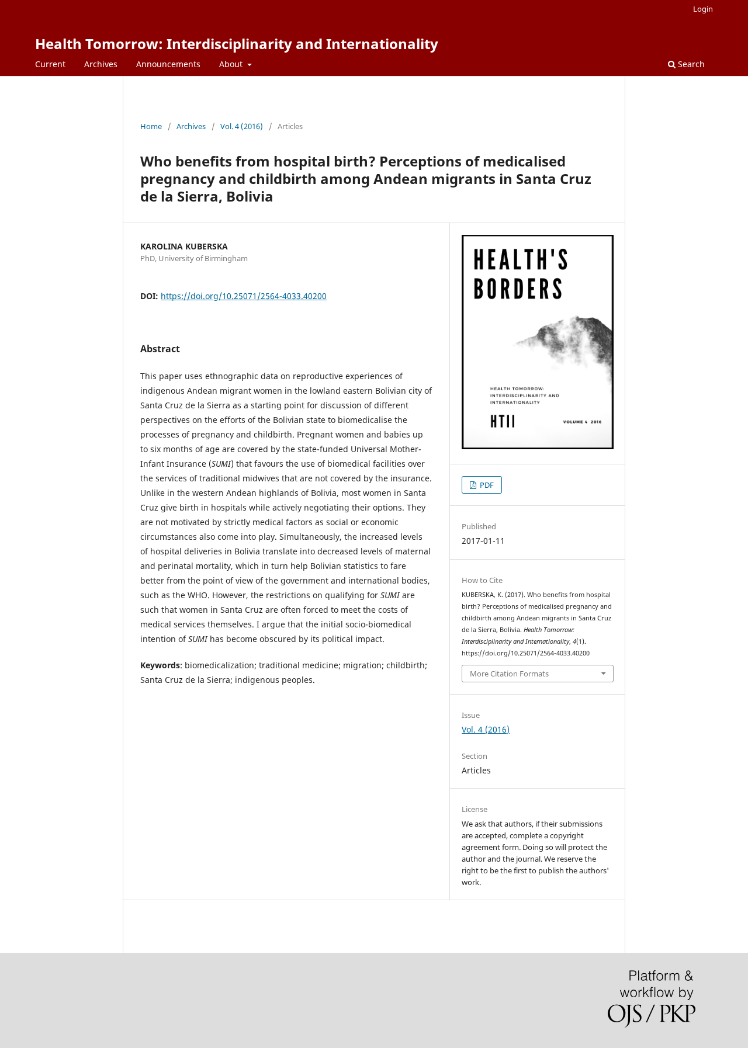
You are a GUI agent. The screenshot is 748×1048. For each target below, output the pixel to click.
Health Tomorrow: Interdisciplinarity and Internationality (236, 43)
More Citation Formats (509, 673)
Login (703, 9)
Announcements (168, 64)
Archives (100, 64)
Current (50, 64)
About (232, 64)
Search (690, 64)
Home (151, 126)
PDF (486, 485)
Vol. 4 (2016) (241, 126)
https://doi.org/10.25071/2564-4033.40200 (244, 295)
